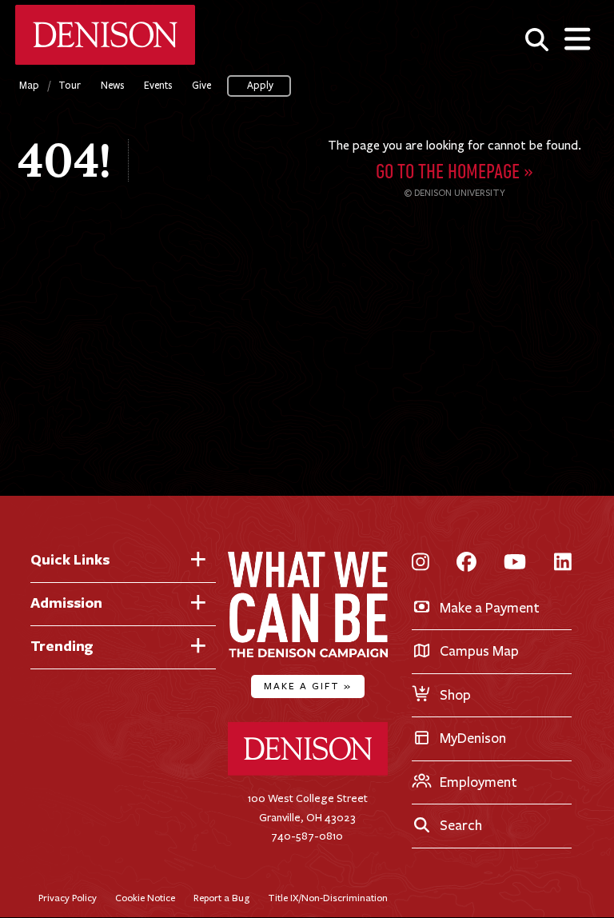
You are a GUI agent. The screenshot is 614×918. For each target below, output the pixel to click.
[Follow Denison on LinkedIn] (563, 563)
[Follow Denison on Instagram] (420, 563)
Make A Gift (308, 686)
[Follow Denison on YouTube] (515, 563)
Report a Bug (221, 898)
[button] (536, 38)
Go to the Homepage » (454, 173)
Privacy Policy (67, 898)
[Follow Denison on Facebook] (466, 563)
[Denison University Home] (308, 772)
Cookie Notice (145, 898)
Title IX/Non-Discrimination (328, 898)
